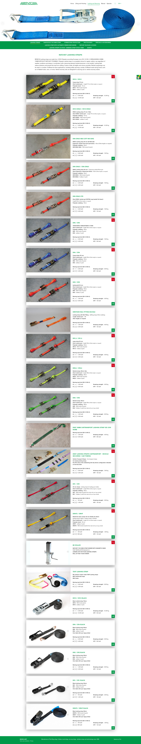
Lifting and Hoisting (80, 3)
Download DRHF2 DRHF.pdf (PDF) (113, 511)
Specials (109, 3)
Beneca (29, 3)
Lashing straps (35, 42)
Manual (103, 3)
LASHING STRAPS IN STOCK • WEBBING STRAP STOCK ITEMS (66, 47)
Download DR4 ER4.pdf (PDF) (113, 220)
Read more (113, 100)
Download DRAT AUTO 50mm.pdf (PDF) (113, 451)
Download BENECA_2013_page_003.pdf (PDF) (113, 76)
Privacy (31, 741)
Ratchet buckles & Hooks (88, 45)
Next (138, 24)
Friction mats (88, 42)
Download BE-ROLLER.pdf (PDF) (113, 542)
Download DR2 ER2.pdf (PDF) (113, 395)
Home (72, 3)
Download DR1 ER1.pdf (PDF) (113, 481)
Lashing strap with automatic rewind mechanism (60, 45)
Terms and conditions (24, 741)
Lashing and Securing (94, 3)
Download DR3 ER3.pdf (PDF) (113, 279)
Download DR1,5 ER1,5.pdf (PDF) (113, 335)
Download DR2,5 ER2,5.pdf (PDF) (113, 365)
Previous (3, 24)
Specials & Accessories (103, 42)
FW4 (120, 739)
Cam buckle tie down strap (52, 42)
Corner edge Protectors (72, 42)
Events (89, 47)
